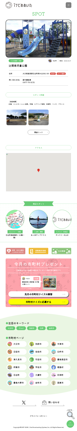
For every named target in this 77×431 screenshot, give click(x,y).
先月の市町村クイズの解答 (38, 294)
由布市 (51, 328)
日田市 (16, 351)
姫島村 (60, 367)
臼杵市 (60, 351)
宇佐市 (38, 367)
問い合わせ (54, 402)
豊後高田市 (62, 359)
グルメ (21, 328)
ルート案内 (61, 74)
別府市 (31, 328)
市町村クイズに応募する (38, 302)
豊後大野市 (18, 382)
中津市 (60, 343)
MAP (53, 74)
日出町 (16, 374)
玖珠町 (60, 374)
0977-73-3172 (29, 82)
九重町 (38, 374)
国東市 (60, 382)
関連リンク (38, 132)
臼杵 (41, 328)
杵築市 (16, 367)
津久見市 (17, 359)
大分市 (10, 328)
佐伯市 (38, 351)
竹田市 (38, 359)
